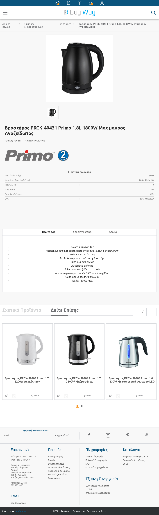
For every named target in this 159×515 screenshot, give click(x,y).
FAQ (88, 464)
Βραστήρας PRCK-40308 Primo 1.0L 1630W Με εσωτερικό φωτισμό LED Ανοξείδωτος (131, 381)
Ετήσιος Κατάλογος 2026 (135, 456)
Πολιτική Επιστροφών (96, 460)
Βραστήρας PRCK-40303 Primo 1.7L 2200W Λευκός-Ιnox (27, 380)
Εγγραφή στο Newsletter (35, 430)
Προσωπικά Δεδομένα (59, 471)
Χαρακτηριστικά (82, 231)
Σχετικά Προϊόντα (21, 310)
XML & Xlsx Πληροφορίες (98, 493)
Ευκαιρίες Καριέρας (58, 474)
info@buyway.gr (18, 503)
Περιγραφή (48, 231)
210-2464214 (29, 456)
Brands (51, 460)
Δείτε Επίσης (65, 310)
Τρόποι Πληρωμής (94, 456)
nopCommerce (22, 511)
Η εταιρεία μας (55, 456)
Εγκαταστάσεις (56, 464)
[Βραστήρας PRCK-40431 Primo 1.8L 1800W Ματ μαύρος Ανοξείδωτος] (52, 112)
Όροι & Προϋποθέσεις (59, 467)
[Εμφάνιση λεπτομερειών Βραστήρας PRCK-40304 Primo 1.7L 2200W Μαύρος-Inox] (79, 349)
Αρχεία (113, 231)
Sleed (103, 511)
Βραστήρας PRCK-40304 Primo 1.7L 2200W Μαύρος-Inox (79, 380)
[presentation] (143, 312)
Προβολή (35, 396)
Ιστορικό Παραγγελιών (97, 467)
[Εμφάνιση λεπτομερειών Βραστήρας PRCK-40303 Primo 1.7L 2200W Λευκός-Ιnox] (27, 349)
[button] (77, 406)
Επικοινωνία (54, 478)
